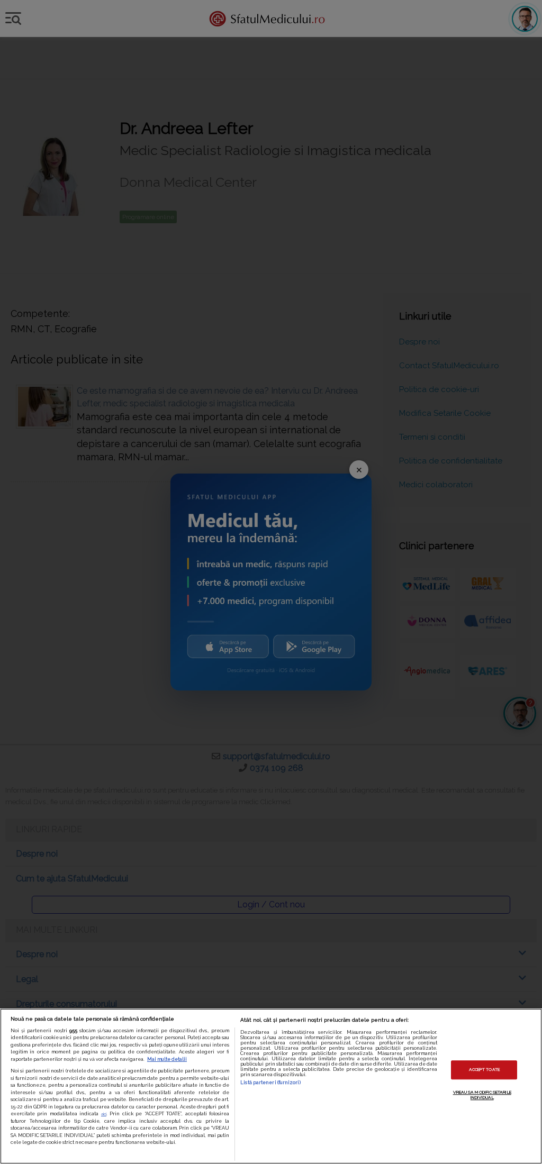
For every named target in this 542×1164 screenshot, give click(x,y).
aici (103, 1113)
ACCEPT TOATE (484, 1069)
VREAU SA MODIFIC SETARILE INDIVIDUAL (482, 1094)
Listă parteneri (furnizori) (270, 1082)
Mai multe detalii (167, 1059)
